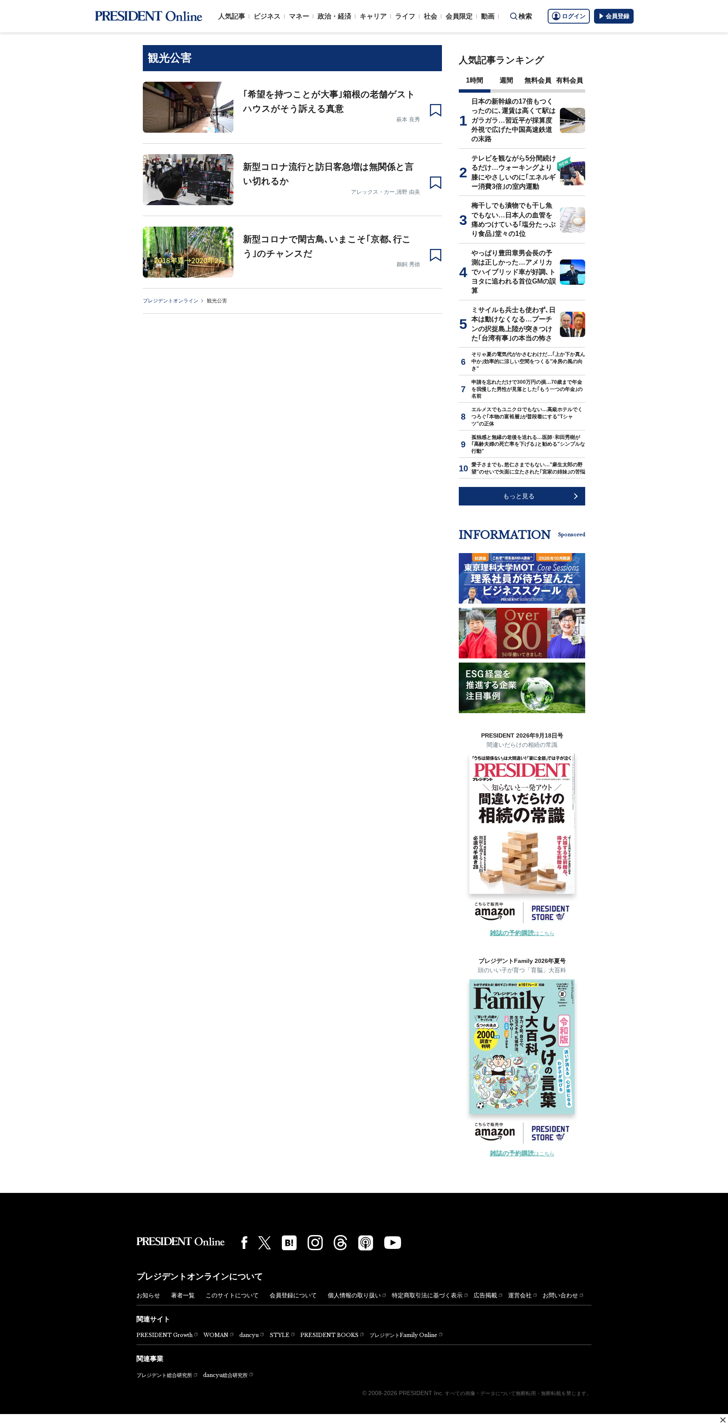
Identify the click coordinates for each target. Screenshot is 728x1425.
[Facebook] (244, 1242)
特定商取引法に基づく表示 (427, 1295)
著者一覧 (183, 1295)
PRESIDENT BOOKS (329, 1335)
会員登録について (293, 1295)
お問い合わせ (560, 1295)
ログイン (574, 16)
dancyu (249, 1335)
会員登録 (617, 16)
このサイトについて (232, 1295)
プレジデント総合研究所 (164, 1375)
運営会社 (520, 1295)
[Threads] (340, 1242)
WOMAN (215, 1335)
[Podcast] (365, 1242)
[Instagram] (315, 1242)
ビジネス (267, 16)
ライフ (405, 16)
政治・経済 (334, 16)
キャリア (373, 16)
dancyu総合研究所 (225, 1375)
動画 (488, 16)
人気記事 (231, 16)
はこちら (522, 933)
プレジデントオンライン (170, 301)
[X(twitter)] (264, 1242)
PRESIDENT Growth (164, 1335)
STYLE (279, 1335)
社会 (430, 16)
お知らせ (148, 1295)
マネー (299, 16)
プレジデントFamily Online (403, 1335)
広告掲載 (485, 1295)
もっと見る (519, 496)
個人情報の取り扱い (354, 1295)
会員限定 (459, 16)
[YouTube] (392, 1242)
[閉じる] (723, 1420)
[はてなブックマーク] (289, 1242)
